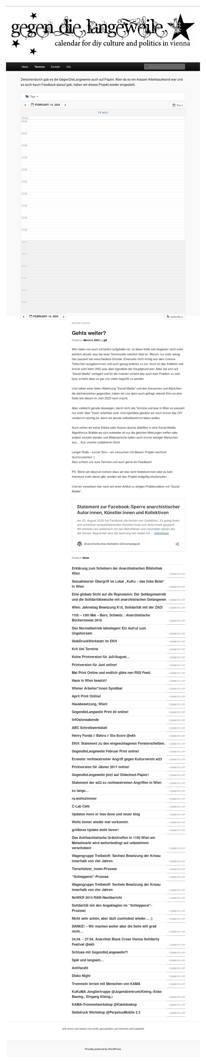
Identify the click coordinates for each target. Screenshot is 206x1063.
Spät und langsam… (88, 959)
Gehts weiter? (89, 332)
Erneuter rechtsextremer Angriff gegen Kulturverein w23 (117, 759)
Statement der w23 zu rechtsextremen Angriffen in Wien (116, 782)
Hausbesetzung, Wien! (90, 703)
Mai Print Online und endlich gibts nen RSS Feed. (111, 672)
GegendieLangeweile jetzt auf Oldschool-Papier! (110, 774)
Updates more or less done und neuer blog (106, 814)
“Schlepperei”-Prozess (90, 876)
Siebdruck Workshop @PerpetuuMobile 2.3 (106, 1012)
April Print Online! (86, 696)
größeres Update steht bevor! (95, 829)
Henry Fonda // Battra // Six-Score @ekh (104, 735)
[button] (174, 316)
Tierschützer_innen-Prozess (94, 868)
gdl (105, 340)
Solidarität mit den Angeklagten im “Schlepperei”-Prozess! (112, 908)
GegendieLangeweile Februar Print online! (105, 751)
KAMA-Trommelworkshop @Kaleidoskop (104, 1004)
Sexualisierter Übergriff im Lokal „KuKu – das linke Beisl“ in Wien (118, 584)
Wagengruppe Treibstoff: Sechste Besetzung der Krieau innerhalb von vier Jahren (116, 858)
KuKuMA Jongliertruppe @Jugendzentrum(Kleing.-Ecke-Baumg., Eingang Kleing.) (117, 994)
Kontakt (55, 67)
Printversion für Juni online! (94, 664)
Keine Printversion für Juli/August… (101, 656)
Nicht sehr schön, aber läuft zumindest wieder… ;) (112, 918)
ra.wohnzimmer (84, 798)
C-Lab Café (81, 806)
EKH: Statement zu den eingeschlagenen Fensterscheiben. (118, 743)
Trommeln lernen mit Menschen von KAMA (106, 983)
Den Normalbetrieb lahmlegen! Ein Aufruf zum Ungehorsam (109, 631)
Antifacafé (80, 967)
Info (68, 67)
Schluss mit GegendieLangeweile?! (100, 952)
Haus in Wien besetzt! (89, 680)
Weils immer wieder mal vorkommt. (100, 821)
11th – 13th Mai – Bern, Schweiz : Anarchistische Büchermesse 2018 (111, 618)
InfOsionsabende (85, 719)
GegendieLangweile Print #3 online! (100, 711)
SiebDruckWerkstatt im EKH (94, 641)
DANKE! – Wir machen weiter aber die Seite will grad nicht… (114, 929)
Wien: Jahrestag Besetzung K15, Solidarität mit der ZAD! (117, 607)
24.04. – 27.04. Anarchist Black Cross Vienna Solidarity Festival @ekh (115, 942)
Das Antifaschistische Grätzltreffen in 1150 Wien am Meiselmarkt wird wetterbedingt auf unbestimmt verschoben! (113, 842)
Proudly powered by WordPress (103, 1049)
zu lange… (80, 790)
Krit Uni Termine (85, 648)
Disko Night (81, 975)
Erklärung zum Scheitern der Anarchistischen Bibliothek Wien (117, 571)
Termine (40, 67)
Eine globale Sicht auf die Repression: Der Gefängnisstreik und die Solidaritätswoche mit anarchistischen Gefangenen (119, 597)
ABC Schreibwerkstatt (89, 727)
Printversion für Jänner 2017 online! (100, 766)
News (25, 67)
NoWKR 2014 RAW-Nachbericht (97, 897)
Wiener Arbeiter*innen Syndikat (97, 688)
